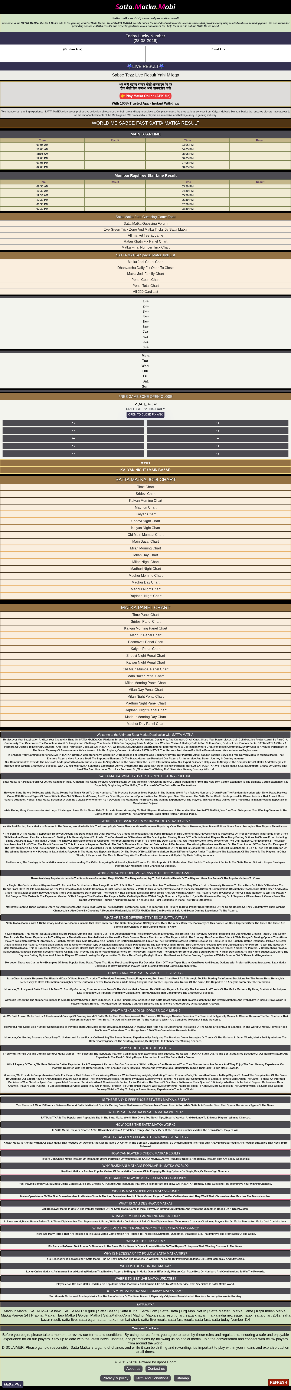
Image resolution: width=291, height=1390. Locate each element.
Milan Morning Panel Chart (145, 683)
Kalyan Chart (146, 514)
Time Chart (145, 487)
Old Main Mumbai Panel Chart (145, 669)
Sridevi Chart (146, 494)
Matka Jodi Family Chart (145, 274)
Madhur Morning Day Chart (145, 717)
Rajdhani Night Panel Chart (145, 710)
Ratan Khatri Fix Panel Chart (145, 241)
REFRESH (278, 1382)
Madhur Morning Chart (146, 575)
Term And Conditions (152, 1378)
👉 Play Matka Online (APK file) (145, 96)
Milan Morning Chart (145, 548)
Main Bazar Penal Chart (145, 676)
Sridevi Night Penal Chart (145, 655)
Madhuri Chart (145, 507)
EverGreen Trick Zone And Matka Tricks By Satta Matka (145, 229)
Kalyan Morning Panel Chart (145, 628)
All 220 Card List (145, 291)
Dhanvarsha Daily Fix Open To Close (145, 268)
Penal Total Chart (146, 285)
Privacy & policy (115, 1378)
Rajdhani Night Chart (145, 596)
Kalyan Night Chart (145, 528)
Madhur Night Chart (145, 589)
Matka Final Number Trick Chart (146, 247)
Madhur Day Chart (145, 582)
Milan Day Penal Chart (145, 689)
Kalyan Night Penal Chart (145, 662)
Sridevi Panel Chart (145, 621)
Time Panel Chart (145, 615)
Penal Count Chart (145, 280)
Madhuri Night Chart (145, 569)
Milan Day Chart (145, 555)
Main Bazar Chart (145, 541)
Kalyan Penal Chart (145, 649)
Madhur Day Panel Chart (145, 724)
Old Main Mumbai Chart (145, 534)
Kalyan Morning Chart (145, 500)
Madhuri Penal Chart (145, 635)
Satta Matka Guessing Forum (145, 223)
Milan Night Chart (145, 562)
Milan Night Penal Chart (145, 696)
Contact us (156, 1369)
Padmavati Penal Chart (145, 642)
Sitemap (182, 1378)
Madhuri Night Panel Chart (145, 703)
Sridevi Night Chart (145, 521)
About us (133, 1369)
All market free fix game (145, 235)
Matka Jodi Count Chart (145, 262)
